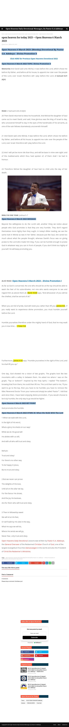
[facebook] (27, 651)
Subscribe (34, 637)
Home (3, 34)
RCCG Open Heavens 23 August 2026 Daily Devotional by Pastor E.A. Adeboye (37, 686)
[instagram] (27, 659)
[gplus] (27, 655)
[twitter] (41, 651)
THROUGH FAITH (31, 703)
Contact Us (64, 724)
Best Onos (5, 44)
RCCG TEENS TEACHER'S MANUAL (34, 700)
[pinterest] (41, 655)
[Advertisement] (34, 13)
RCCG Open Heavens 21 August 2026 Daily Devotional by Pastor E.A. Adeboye (37, 678)
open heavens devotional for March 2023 (14, 34)
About (59, 724)
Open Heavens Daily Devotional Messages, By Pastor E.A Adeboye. (34, 29)
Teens (22, 700)
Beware (23, 703)
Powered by (30, 642)
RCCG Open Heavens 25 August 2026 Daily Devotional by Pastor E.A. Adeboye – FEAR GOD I (37, 670)
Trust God (39, 703)
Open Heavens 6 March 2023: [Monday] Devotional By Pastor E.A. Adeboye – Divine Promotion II (30, 557)
